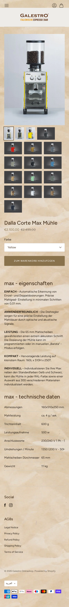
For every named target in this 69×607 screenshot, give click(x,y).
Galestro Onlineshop (22, 571)
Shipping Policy (12, 545)
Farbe (7, 239)
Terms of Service (13, 551)
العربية (9, 583)
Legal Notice (11, 527)
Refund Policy (11, 539)
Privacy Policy (11, 533)
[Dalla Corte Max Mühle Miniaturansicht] (8, 133)
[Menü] (6, 5)
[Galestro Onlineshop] (34, 17)
